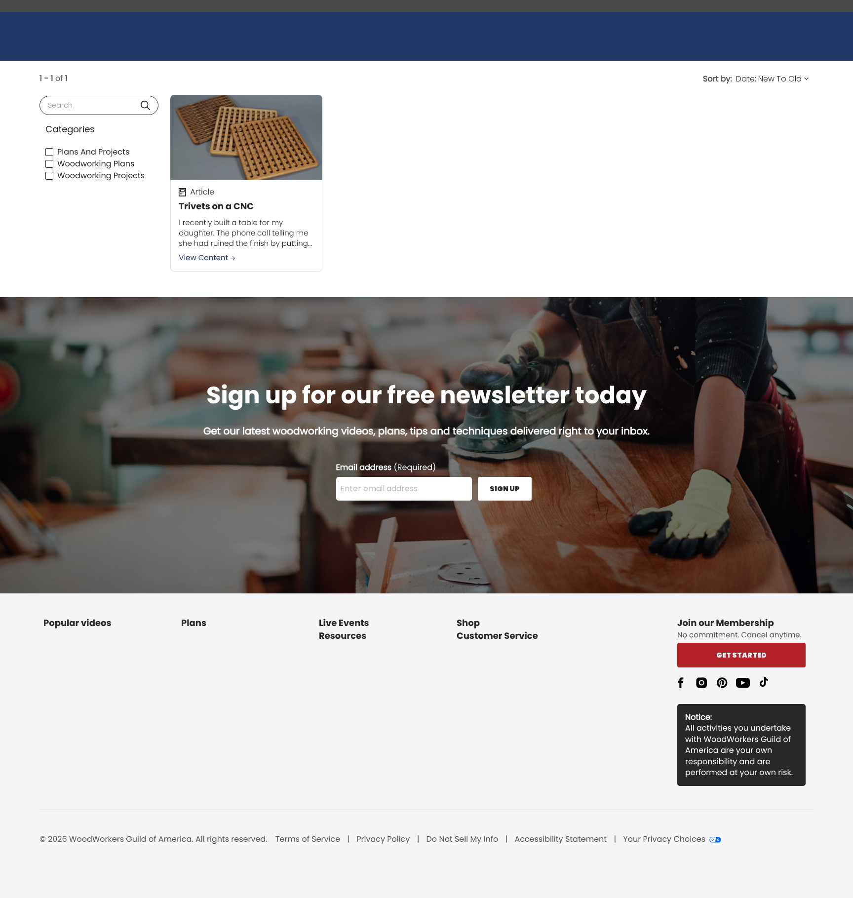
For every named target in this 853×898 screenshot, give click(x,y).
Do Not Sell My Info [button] (462, 839)
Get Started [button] (741, 655)
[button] (145, 105)
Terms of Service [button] (307, 839)
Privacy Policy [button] (383, 839)
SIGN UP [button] (505, 489)
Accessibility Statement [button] (560, 839)
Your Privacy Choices (664, 839)
